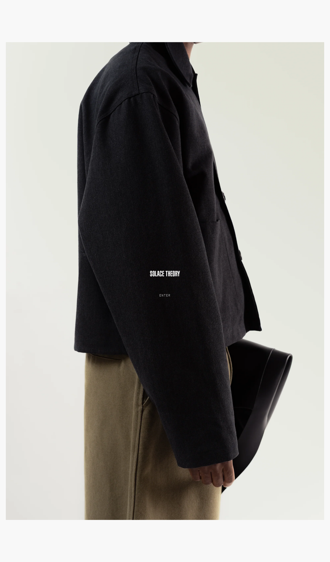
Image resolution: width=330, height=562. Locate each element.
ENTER (165, 295)
